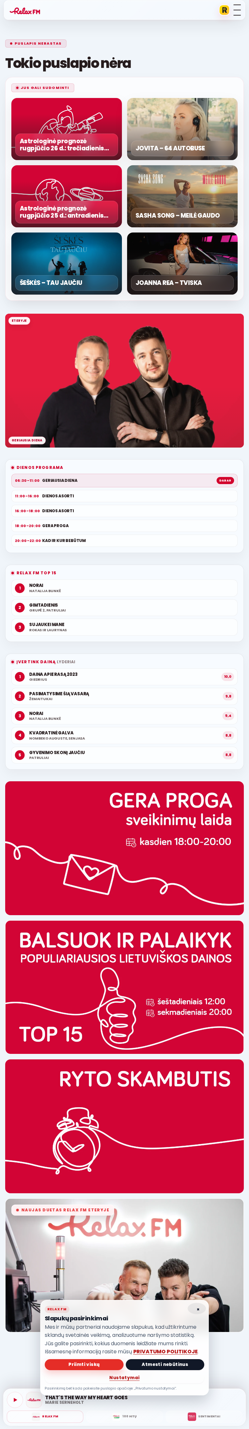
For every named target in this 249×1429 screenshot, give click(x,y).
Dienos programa (40, 467)
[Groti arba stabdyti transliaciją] (15, 1400)
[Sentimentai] (204, 1417)
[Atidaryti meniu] (237, 10)
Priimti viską (84, 1364)
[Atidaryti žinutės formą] (124, 848)
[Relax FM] (45, 1417)
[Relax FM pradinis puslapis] (25, 10)
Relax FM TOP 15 (36, 573)
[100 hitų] (124, 1417)
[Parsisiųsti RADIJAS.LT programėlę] (224, 10)
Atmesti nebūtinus (165, 1364)
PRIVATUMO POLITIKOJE (165, 1351)
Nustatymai (124, 1378)
